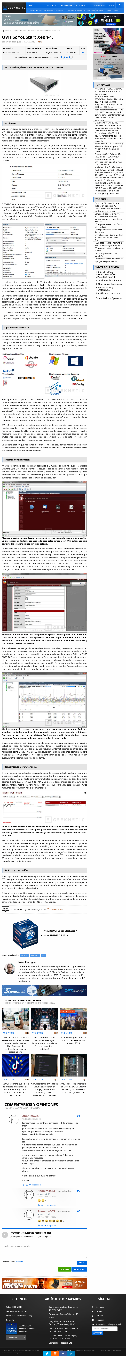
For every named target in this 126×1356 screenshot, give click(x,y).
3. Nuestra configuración (109, 283)
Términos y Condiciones (16, 1311)
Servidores (35, 955)
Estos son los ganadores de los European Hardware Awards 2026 (73, 1040)
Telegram (99, 1320)
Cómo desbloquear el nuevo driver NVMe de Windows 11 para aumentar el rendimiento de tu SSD (108, 218)
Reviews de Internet (35, 31)
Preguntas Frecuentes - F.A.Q (19, 1315)
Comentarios (56, 909)
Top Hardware (99, 5)
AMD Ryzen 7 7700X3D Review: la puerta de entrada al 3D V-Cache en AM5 (108, 91)
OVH (82, 52)
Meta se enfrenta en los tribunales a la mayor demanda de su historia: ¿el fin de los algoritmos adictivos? (44, 1043)
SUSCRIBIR (97, 1333)
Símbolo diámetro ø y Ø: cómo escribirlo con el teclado (108, 210)
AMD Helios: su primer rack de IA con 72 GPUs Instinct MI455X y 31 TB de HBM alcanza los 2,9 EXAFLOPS (73, 1088)
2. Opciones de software (108, 280)
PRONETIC (67, 1350)
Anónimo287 (44, 1193)
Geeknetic (8, 31)
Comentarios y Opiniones (109, 298)
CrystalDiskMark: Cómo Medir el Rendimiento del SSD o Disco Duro (109, 237)
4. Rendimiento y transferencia (104, 288)
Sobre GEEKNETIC (14, 1307)
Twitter (98, 1311)
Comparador (50, 5)
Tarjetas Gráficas (48, 10)
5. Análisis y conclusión (108, 293)
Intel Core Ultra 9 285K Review (108, 167)
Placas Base (39, 10)
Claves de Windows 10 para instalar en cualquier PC (107, 204)
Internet (23, 31)
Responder (36, 1185)
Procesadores (31, 10)
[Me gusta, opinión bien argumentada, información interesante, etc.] (23, 1185)
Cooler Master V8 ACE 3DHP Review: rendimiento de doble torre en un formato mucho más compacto (109, 137)
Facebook (99, 1307)
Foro (111, 5)
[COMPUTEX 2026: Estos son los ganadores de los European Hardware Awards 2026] (73, 1008)
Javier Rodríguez (13, 41)
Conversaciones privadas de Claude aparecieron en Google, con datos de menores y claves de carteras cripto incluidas (44, 1089)
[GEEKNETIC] (14, 7)
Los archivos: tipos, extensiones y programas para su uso (109, 260)
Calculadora (66, 5)
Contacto (10, 1320)
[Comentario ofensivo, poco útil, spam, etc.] (28, 1185)
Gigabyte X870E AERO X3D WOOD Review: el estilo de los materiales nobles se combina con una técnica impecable (108, 127)
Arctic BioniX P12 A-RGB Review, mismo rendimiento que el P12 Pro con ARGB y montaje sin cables (109, 147)
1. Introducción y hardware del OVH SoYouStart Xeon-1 (105, 274)
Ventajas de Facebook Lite (60, 1343)
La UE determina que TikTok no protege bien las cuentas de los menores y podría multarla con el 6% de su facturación (15, 1089)
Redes (16, 31)
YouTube (99, 1315)
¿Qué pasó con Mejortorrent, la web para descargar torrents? (108, 244)
